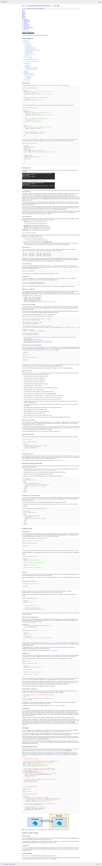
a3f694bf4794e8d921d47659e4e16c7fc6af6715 (39, 5)
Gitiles (7, 864)
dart (23, 5)
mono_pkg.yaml (27, 24)
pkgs (55, 5)
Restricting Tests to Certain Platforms (33, 50)
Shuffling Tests (28, 46)
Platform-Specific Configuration (32, 67)
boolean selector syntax (37, 372)
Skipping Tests (28, 65)
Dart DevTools (67, 731)
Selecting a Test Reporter (30, 47)
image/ (25, 13)
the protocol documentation (44, 859)
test (26, 5)
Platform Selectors (29, 51)
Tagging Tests (26, 70)
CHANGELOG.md (27, 20)
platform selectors (53, 642)
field (59, 368)
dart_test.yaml (26, 21)
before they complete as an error (58, 460)
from (62, 85)
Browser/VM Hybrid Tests (29, 73)
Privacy (10, 864)
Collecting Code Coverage (30, 49)
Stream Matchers (29, 57)
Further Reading (27, 79)
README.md (26, 28)
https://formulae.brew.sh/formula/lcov (44, 342)
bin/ (24, 10)
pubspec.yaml (26, 26)
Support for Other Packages (29, 74)
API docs (29, 855)
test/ (24, 16)
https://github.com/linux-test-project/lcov (44, 341)
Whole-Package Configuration (31, 69)
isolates (68, 752)
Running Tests (26, 42)
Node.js (54, 422)
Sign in (99, 1)
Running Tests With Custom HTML (30, 59)
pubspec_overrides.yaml (28, 27)
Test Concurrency (29, 45)
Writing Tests (26, 40)
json (100, 864)
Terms (13, 864)
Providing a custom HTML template (32, 61)
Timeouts (27, 66)
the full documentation (54, 705)
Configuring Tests (27, 63)
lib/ (24, 15)
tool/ (24, 17)
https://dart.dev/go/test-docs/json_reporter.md (48, 301)
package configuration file (53, 650)
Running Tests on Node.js (30, 54)
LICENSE (25, 23)
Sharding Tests (28, 43)
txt (97, 864)
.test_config (26, 19)
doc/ (24, 12)
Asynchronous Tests (28, 55)
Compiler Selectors (29, 52)
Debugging (26, 72)
